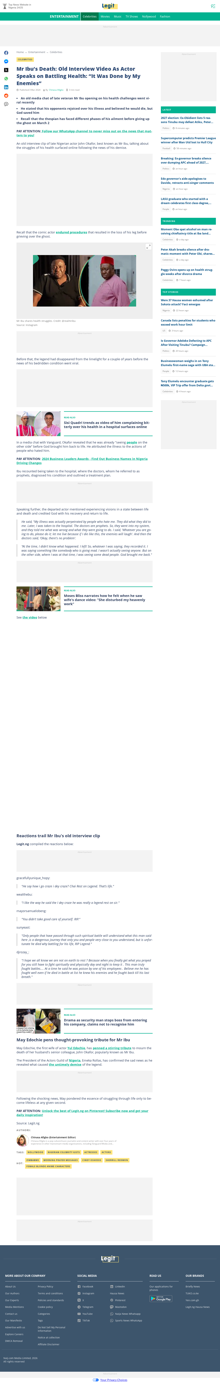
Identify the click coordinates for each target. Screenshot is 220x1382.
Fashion (165, 16)
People (166, 209)
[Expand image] (148, 246)
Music (118, 16)
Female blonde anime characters (48, 1166)
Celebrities (90, 16)
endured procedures (71, 232)
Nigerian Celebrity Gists (64, 1152)
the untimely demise (65, 1064)
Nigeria (74, 1060)
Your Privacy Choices (113, 1380)
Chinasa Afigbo (56, 89)
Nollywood (149, 16)
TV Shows (132, 16)
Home (20, 52)
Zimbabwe (32, 1160)
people (132, 442)
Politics (166, 128)
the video (30, 617)
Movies (105, 16)
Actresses (90, 1152)
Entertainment (64, 16)
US (164, 330)
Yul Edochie (76, 1048)
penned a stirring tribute (112, 1048)
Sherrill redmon (117, 1160)
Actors (106, 1152)
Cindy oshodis (91, 1160)
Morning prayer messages (60, 1160)
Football (166, 148)
